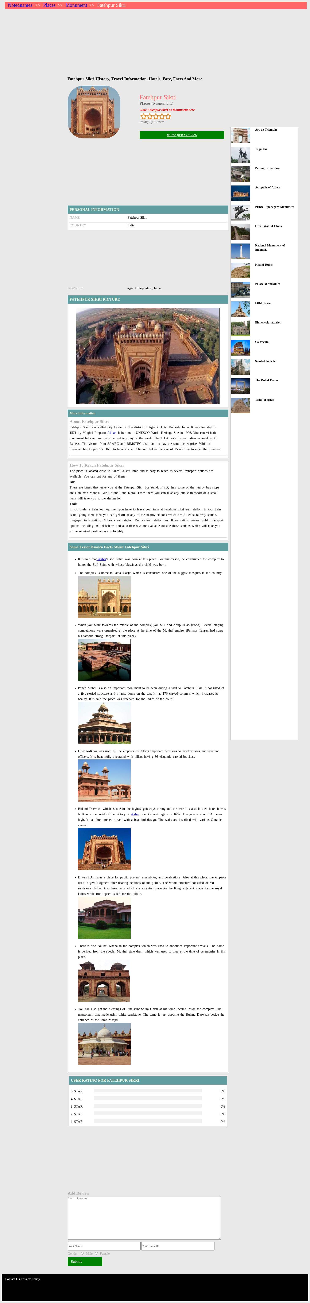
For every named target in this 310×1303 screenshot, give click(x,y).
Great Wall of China (268, 226)
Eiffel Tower (263, 303)
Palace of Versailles (267, 283)
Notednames (20, 5)
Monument (76, 5)
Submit (76, 1262)
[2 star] (150, 116)
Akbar (111, 432)
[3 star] (156, 116)
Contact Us (12, 1279)
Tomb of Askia (264, 399)
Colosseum (262, 342)
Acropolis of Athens (267, 187)
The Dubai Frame (266, 380)
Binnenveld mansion (268, 322)
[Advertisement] (131, 40)
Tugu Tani (261, 149)
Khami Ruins (263, 264)
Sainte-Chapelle (265, 361)
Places (49, 5)
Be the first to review (182, 135)
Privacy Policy (30, 1279)
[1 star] (143, 116)
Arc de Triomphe (266, 129)
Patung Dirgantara (267, 168)
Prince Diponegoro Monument (274, 206)
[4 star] (162, 116)
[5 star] (168, 116)
